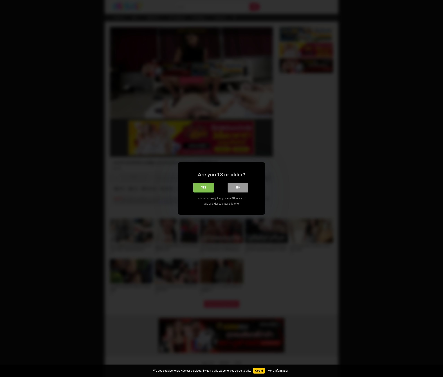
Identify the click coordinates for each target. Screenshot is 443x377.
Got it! (259, 370)
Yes (203, 187)
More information (278, 370)
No (238, 187)
